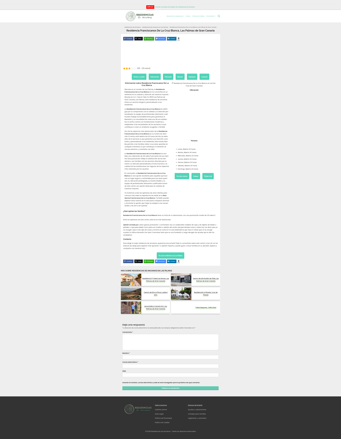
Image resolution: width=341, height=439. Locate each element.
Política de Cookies (162, 422)
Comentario (127, 332)
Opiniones (192, 77)
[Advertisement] (170, 54)
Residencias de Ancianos (133, 27)
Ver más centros (181, 176)
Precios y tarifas (139, 77)
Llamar (195, 176)
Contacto (204, 77)
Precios (188, 16)
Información (154, 77)
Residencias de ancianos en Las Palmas (155, 27)
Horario (180, 77)
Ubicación (168, 77)
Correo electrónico (130, 362)
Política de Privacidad (163, 418)
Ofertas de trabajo (198, 16)
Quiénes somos (161, 410)
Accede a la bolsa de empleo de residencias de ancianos (175, 7)
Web (124, 371)
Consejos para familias (197, 414)
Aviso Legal (159, 414)
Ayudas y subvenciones (197, 410)
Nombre (126, 353)
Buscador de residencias (175, 16)
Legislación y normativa (197, 418)
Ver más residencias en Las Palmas (170, 255)
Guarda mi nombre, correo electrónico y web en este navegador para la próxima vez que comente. (161, 383)
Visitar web (208, 176)
